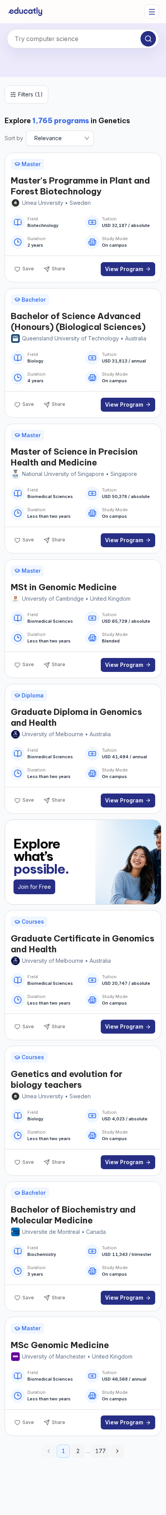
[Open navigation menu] (151, 11)
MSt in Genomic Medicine (64, 587)
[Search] (148, 38)
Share (58, 268)
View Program (124, 269)
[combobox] (83, 38)
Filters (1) (30, 94)
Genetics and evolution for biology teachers (66, 1079)
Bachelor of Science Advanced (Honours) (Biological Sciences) (78, 321)
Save (28, 268)
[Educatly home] (25, 11)
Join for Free (34, 886)
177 (100, 1451)
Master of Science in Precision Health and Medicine (74, 457)
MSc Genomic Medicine (60, 1345)
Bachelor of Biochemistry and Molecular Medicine (73, 1215)
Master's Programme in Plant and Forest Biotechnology (80, 186)
